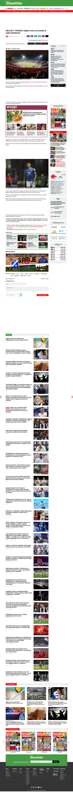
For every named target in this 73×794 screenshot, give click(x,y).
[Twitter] (46, 36)
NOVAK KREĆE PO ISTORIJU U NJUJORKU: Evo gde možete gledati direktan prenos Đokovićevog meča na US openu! (18, 490)
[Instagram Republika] (41, 787)
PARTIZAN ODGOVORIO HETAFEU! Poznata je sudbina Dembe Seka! (17, 431)
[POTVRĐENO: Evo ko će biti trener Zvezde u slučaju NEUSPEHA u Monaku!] (43, 238)
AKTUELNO (8, 11)
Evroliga (27, 783)
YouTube (45, 225)
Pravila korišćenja (62, 772)
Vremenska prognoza (8, 775)
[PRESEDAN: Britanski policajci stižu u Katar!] (22, 245)
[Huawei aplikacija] (44, 44)
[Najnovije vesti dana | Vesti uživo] (27, 8)
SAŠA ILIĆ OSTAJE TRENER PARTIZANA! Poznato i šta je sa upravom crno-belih (18, 546)
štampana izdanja (13, 729)
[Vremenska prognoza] (54, 232)
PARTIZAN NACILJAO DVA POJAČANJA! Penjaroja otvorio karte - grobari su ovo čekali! (18, 443)
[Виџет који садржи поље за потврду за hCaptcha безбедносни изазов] (14, 295)
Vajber (16, 226)
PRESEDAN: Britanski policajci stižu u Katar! (11, 243)
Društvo (7, 773)
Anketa (58, 198)
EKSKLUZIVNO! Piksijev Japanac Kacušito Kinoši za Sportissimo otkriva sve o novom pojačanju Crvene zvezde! (18, 351)
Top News (56, 771)
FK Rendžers (13, 273)
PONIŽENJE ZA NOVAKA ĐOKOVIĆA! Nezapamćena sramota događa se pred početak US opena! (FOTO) (18, 455)
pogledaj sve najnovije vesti (58, 85)
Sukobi (20, 772)
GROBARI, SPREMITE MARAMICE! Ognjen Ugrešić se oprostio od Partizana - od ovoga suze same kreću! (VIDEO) (19, 420)
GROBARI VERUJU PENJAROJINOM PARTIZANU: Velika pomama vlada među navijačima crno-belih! (19, 593)
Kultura (34, 773)
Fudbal (8, 240)
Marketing (62, 777)
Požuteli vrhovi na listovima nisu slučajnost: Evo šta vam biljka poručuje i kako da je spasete (34, 114)
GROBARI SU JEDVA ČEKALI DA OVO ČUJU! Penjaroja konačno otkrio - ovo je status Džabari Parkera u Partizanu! (18, 673)
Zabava (51, 8)
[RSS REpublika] (39, 787)
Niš (52, 227)
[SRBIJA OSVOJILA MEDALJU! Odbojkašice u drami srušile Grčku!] (41, 343)
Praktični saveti (26, 110)
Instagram (40, 225)
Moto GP (28, 778)
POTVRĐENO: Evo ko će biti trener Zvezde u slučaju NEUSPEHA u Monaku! (33, 237)
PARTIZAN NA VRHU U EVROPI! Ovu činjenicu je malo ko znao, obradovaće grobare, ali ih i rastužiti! (18, 570)
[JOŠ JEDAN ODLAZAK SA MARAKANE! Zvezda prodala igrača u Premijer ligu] (41, 630)
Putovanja (56, 768)
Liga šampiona (36, 273)
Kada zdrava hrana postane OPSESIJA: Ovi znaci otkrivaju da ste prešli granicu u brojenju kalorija (31, 133)
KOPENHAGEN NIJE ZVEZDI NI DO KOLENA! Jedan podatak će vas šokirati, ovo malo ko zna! (18, 650)
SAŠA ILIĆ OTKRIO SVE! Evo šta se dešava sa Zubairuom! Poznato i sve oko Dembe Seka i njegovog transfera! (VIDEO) (18, 398)
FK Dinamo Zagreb (44, 273)
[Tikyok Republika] (34, 787)
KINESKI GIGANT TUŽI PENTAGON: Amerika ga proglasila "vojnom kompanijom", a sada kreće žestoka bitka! (57, 58)
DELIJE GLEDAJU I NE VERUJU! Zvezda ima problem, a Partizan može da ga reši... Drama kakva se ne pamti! (18, 466)
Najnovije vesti (11, 684)
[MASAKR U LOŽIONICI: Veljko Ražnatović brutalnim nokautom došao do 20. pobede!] (41, 515)
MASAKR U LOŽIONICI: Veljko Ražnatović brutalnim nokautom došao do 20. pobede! (19, 512)
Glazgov (26, 273)
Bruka (29, 275)
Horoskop (39, 130)
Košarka (27, 773)
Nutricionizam (29, 130)
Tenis (27, 774)
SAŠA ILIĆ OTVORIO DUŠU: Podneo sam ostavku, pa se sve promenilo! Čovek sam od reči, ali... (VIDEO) (17, 410)
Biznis (48, 768)
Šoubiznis (35, 772)
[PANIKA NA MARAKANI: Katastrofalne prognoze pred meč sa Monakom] (43, 245)
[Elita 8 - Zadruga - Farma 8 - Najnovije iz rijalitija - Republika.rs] (57, 8)
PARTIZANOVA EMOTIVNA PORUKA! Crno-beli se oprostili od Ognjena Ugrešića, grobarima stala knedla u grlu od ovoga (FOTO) (18, 605)
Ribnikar (39, 11)
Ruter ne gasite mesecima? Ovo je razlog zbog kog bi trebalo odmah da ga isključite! (21, 133)
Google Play (25, 229)
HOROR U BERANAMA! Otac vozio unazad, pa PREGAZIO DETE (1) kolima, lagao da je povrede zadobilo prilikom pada (57, 73)
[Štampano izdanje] (13, 742)
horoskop (58, 171)
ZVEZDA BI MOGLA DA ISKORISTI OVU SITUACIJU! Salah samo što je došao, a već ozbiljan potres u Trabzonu (18, 662)
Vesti (15, 8)
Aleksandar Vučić (15, 11)
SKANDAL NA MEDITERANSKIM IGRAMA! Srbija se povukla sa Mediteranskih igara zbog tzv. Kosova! (19, 558)
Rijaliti (34, 771)
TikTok (8, 226)
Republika (62, 768)
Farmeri (41, 772)
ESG (47, 771)
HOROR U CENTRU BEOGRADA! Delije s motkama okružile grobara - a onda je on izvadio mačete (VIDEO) (19, 374)
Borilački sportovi (28, 776)
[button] (63, 175)
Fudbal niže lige (28, 772)
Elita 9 (41, 771)
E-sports (28, 782)
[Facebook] (28, 36)
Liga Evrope (16, 275)
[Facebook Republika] (32, 787)
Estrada (34, 770)
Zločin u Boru (45, 11)
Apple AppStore (32, 229)
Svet (48, 8)
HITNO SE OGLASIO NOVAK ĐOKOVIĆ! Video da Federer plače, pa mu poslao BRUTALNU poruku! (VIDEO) (18, 478)
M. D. (13, 36)
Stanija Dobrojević (62, 11)
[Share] (35, 534)
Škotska (31, 273)
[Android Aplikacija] (30, 44)
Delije (12, 275)
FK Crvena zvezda (23, 275)
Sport (16, 36)
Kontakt (61, 775)
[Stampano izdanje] (58, 118)
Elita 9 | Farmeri (42, 769)
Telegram (12, 226)
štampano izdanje (58, 106)
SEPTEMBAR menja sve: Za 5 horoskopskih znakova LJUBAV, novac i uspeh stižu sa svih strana (41, 133)
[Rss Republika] (36, 787)
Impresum (62, 770)
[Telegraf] (39, 36)
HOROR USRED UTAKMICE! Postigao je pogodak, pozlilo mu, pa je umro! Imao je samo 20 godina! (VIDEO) (19, 363)
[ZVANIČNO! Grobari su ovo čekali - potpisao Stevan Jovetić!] (41, 619)
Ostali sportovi (27, 780)
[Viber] (32, 36)
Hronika (37, 8)
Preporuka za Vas (58, 132)
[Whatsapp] (35, 36)
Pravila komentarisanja (63, 774)
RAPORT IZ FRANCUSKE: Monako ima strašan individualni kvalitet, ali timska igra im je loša (12, 237)
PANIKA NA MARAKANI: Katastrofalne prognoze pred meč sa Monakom (32, 244)
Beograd (7, 771)
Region (20, 771)
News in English (55, 774)
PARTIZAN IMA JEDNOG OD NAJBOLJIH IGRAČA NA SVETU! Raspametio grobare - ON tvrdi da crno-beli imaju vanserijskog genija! (18, 639)
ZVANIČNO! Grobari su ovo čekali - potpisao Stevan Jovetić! (16, 615)
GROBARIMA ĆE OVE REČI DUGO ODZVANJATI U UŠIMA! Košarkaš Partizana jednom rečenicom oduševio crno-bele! (18, 582)
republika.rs (35, 790)
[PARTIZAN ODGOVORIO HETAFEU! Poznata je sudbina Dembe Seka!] (41, 435)
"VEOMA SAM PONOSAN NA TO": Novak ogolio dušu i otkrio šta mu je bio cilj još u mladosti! (19, 501)
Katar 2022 (8, 246)
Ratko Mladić (23, 11)
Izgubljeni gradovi (53, 11)
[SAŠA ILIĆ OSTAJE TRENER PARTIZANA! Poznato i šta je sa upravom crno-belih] (41, 550)
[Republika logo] (14, 3)
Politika (7, 772)
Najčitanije (63, 46)
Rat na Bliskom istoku (31, 11)
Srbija (7, 770)
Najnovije (53, 46)
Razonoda (35, 774)
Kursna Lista (58, 244)
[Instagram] (43, 36)
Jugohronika (9, 720)
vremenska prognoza (58, 222)
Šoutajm (27, 781)
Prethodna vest (11, 278)
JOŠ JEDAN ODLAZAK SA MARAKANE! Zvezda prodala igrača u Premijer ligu (18, 626)
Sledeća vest (43, 278)
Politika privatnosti (62, 779)
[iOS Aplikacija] (37, 44)
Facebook (35, 225)
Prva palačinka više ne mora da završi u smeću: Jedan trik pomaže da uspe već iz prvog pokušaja (11, 133)
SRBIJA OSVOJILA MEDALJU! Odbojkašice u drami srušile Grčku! (17, 339)
